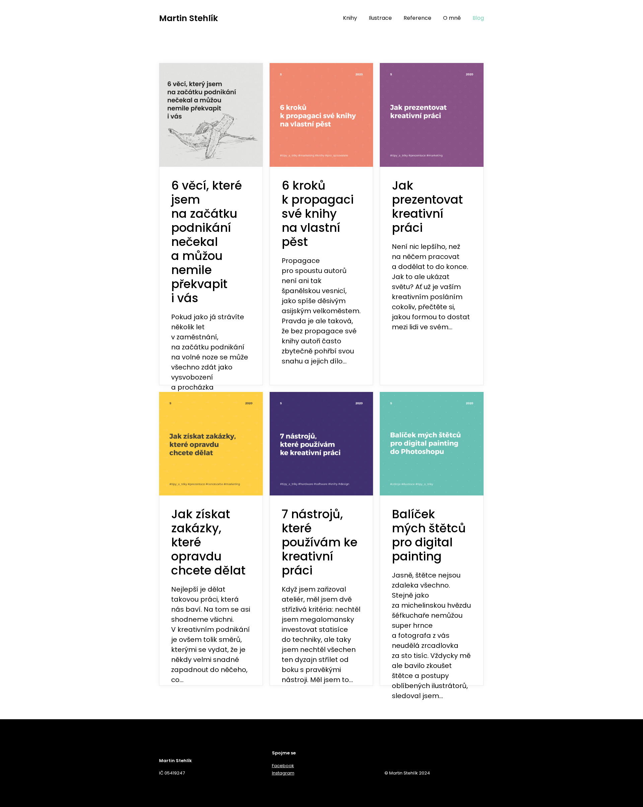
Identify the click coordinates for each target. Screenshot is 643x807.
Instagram (283, 773)
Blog (478, 18)
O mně (452, 18)
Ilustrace (380, 18)
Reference (417, 18)
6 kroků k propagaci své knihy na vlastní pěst (318, 213)
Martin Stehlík (188, 18)
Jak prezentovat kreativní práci (427, 206)
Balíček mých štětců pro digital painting (429, 535)
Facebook (283, 765)
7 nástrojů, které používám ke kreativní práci (319, 542)
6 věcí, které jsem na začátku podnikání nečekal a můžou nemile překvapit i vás (206, 241)
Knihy (350, 18)
